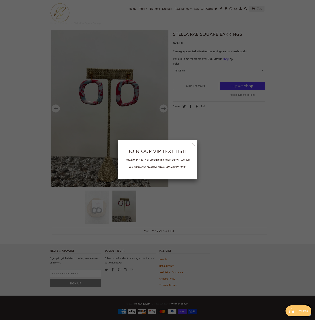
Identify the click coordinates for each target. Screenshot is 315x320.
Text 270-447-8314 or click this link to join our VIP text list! (157, 159)
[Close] (193, 144)
